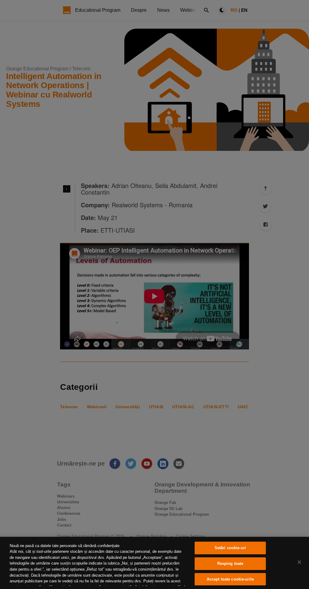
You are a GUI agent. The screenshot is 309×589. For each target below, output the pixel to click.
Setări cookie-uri (230, 548)
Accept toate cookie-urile (230, 579)
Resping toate (230, 563)
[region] (154, 563)
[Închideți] (299, 562)
